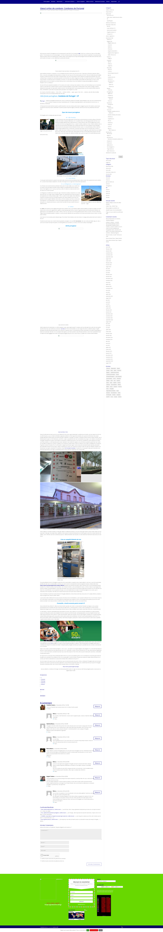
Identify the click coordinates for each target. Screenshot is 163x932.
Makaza (119, 384)
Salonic (110, 84)
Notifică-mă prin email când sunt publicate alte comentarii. (54, 858)
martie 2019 (108, 349)
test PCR (107, 396)
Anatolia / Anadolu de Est (113, 111)
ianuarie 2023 (108, 286)
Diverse (107, 1)
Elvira (42, 10)
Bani (108, 26)
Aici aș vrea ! (109, 15)
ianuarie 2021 (108, 312)
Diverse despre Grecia (112, 73)
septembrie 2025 (109, 256)
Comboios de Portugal (110, 374)
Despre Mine (114, 1)
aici (79, 53)
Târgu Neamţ (109, 148)
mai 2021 (108, 304)
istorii (112, 380)
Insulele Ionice (111, 77)
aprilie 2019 (108, 347)
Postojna (110, 104)
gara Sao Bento (109, 378)
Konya (109, 124)
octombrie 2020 (109, 317)
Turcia (108, 109)
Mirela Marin (49, 748)
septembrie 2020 (109, 319)
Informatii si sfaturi (69, 1)
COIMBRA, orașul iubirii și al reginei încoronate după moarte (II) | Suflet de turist (57, 816)
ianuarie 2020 (108, 335)
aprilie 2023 (108, 284)
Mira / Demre (111, 130)
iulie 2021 (108, 300)
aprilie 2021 (108, 306)
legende (114, 382)
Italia (108, 88)
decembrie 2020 (109, 313)
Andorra (108, 39)
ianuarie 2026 (108, 251)
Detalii (100, 930)
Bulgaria (108, 41)
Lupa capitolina (114, 384)
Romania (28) (108, 174)
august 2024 (108, 266)
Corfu (109, 71)
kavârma (118, 380)
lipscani (119, 382)
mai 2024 (108, 272)
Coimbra (109, 95)
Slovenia (108, 102)
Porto (109, 100)
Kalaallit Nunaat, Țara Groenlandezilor (114, 210)
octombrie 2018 (109, 359)
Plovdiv (109, 49)
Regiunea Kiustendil (112, 51)
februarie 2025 (109, 262)
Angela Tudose (50, 776)
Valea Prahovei (110, 150)
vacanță (115, 396)
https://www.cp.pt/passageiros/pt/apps (71, 666)
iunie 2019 (108, 343)
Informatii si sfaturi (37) (111, 172)
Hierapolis (119, 378)
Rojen (118, 390)
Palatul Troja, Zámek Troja (111, 206)
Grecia (108, 67)
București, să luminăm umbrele (114, 139)
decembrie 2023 (109, 278)
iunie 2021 (108, 302)
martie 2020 (108, 331)
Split (109, 61)
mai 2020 (108, 327)
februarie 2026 (109, 249)
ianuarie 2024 (108, 276)
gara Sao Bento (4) (110, 181)
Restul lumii (59, 1)
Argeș (108, 135)
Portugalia (61, 10)
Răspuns (97, 706)
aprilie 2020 (108, 329)
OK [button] (87, 930)
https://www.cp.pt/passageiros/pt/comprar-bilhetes (52, 585)
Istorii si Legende (80, 1)
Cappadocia (110, 118)
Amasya (107, 370)
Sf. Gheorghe (108, 394)
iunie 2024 (108, 270)
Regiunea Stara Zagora (112, 52)
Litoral (109, 45)
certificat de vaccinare (115, 372)
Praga (109, 58)
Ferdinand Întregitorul (110, 376)
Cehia (108, 56)
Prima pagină (47, 1)
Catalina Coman (50, 705)
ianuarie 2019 (108, 353)
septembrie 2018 (109, 361)
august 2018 (108, 363)
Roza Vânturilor (114, 392)
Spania (108, 106)
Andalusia (110, 107)
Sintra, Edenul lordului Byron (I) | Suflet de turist (51, 809)
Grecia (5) (108, 178)
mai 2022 (108, 292)
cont (52, 643)
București (109, 137)
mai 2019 (108, 345)
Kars (115, 380)
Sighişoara (109, 145)
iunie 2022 (108, 290)
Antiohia (109, 116)
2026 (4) (107, 189)
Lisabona (110, 97)
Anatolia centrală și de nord (113, 114)
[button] (60, 466)
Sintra (110, 98)
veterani (119, 396)
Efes (109, 120)
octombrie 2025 (109, 254)
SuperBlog (109, 20)
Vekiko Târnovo (111, 54)
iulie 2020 (108, 323)
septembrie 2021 (109, 296)
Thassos (110, 86)
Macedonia (110, 81)
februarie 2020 (109, 333)
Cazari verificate (110, 28)
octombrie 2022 (109, 288)
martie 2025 (108, 260)
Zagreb (109, 65)
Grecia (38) (108, 170)
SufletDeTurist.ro (44, 927)
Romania (53, 1)
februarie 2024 (109, 274)
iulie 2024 (108, 268)
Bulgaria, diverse (111, 43)
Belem (115, 370)
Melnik (109, 47)
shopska (113, 394)
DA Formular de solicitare (70, 448)
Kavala (110, 82)
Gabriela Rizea (50, 724)
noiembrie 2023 (109, 280)
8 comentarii (76, 10)
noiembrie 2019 (109, 339)
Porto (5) (108, 180)
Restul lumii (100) (109, 166)
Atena (109, 69)
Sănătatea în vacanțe (100, 1)
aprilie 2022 (108, 294)
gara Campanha (118, 376)
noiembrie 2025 (109, 253)
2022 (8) (107, 197)
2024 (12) (108, 193)
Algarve (109, 93)
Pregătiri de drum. (110, 32)
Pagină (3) (108, 162)
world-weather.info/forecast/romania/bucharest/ (105, 890)
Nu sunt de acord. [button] (93, 930)
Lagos (111, 382)
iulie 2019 (108, 341)
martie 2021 (108, 308)
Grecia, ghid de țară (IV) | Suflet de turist (49, 819)
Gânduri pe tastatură (110, 22)
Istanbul (109, 122)
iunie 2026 (108, 247)
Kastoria (109, 79)
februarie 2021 (109, 310)
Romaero (108, 392)
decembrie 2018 (109, 355)
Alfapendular (113, 368)
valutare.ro (121, 886)
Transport (71, 10)
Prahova (108, 143)
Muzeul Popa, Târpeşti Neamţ (115, 238)
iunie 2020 (108, 325)
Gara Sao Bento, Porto (63, 432)
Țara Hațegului (110, 147)
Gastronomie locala (111, 30)
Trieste (109, 90)
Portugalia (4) (108, 185)
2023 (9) (107, 195)
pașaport (115, 386)
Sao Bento (63, 328)
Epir (108, 75)
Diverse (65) (108, 168)
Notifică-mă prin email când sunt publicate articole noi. (53, 861)
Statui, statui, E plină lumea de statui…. (115, 17)
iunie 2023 (108, 282)
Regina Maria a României (110, 390)
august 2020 (108, 321)
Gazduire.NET (55, 927)
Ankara (110, 112)
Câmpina (109, 141)
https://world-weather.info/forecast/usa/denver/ (105, 891)
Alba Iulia (109, 133)
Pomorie (119, 386)
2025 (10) (108, 191)
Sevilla (119, 392)
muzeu (111, 386)
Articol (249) (108, 160)
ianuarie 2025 (108, 264)
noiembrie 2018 (109, 357)
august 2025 (108, 258)
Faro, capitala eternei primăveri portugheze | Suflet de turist (53, 812)
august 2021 (108, 298)
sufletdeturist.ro (59, 879)
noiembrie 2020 (109, 315)
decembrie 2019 (109, 337)
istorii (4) (108, 183)
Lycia (109, 126)
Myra (109, 128)
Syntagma (118, 394)
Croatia (108, 60)
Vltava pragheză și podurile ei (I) (112, 208)
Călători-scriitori (89, 1)
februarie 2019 (109, 351)
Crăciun (117, 374)
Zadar (109, 63)
